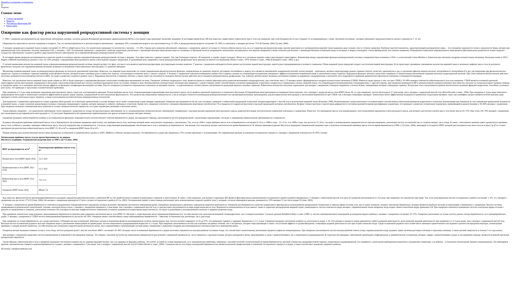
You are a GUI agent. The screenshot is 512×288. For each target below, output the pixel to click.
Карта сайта (11, 26)
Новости (10, 21)
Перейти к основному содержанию (17, 2)
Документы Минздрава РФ (18, 23)
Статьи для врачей (14, 18)
